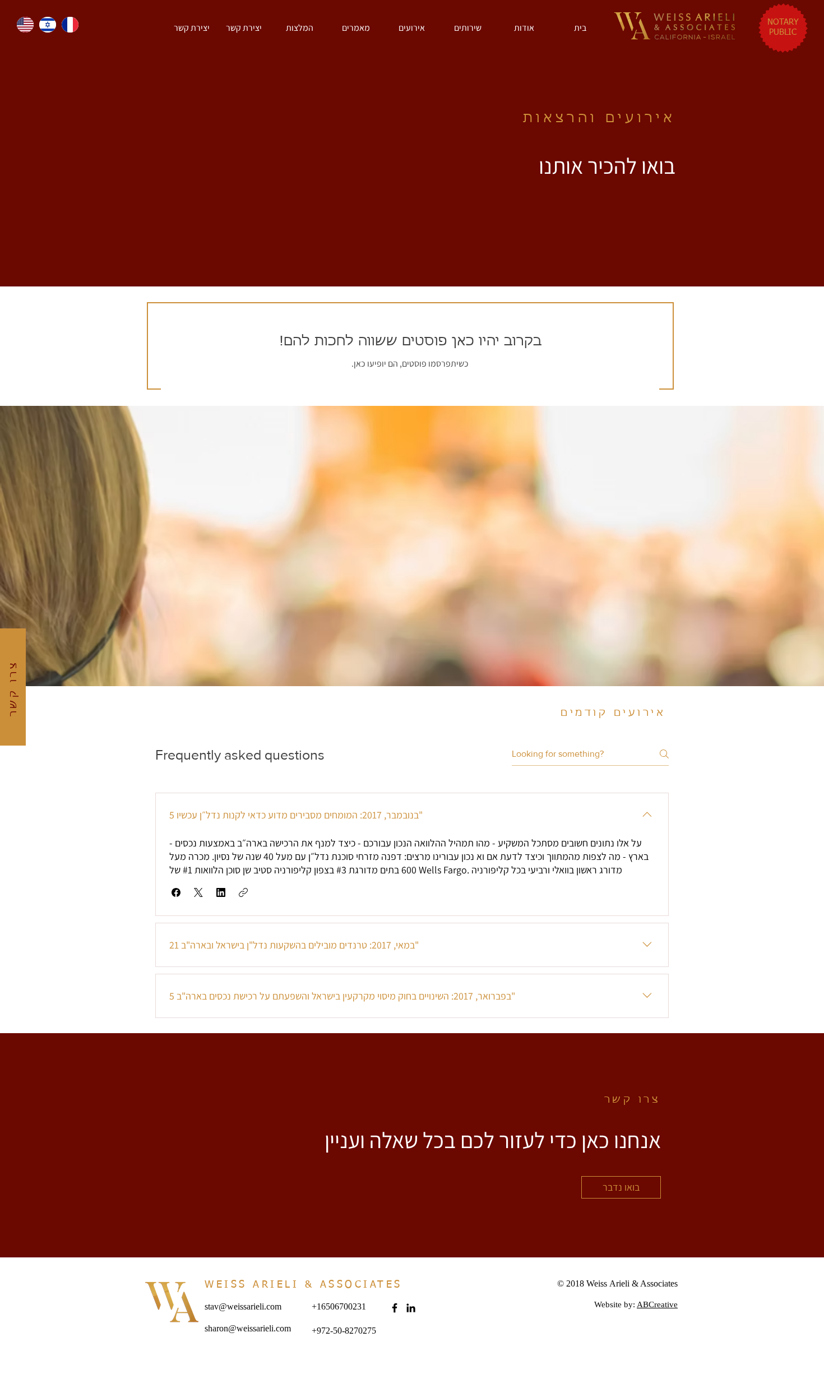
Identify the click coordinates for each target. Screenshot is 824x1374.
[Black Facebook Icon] (394, 1308)
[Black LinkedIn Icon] (411, 1308)
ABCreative (657, 1304)
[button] (191, 28)
